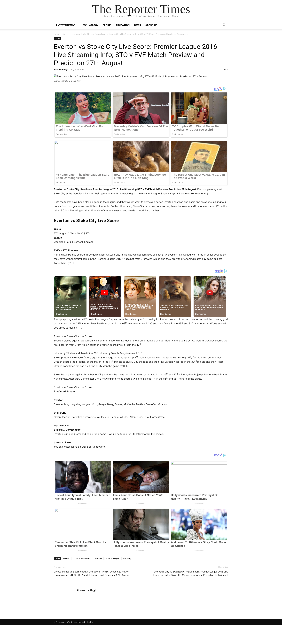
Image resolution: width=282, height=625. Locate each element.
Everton (66, 558)
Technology (90, 25)
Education (123, 25)
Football (98, 558)
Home (56, 34)
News (137, 25)
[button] (224, 25)
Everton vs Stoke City (83, 558)
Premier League (112, 558)
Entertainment (65, 25)
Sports (107, 25)
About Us (151, 25)
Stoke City (127, 558)
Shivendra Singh (61, 69)
